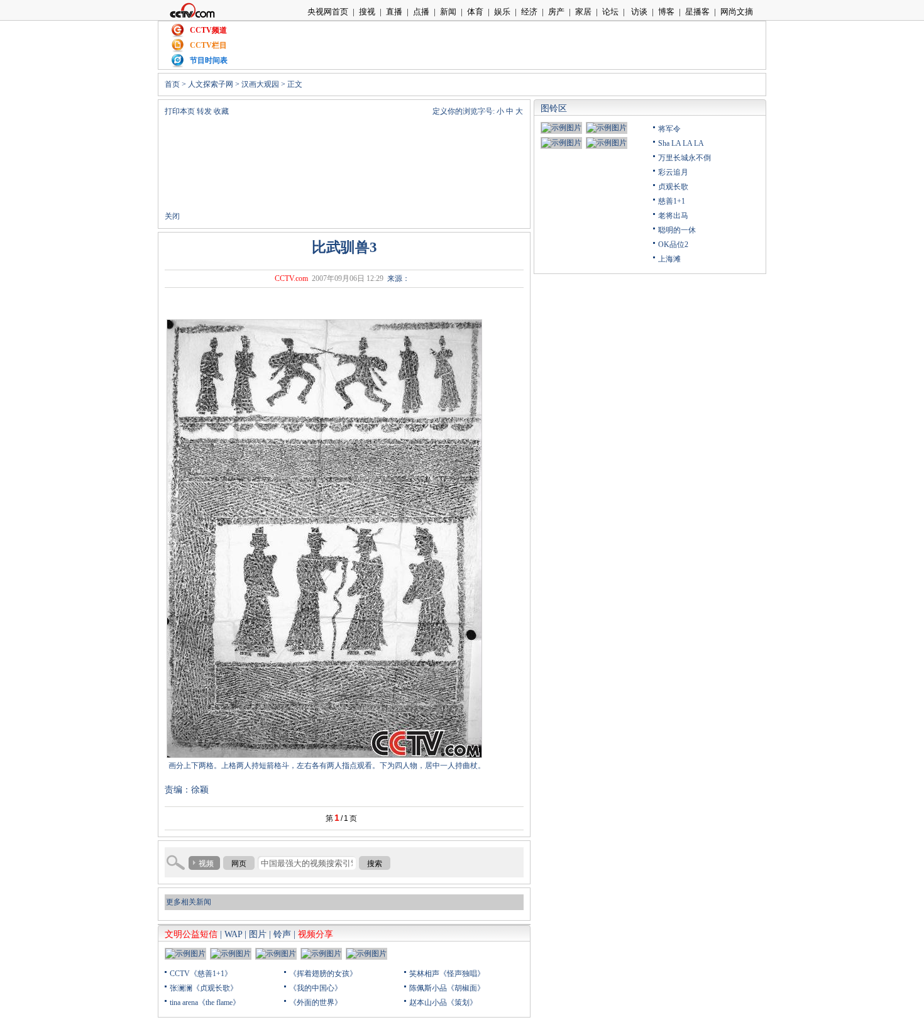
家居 (583, 11)
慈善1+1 (671, 201)
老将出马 (673, 215)
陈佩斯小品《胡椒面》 (447, 988)
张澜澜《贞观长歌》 (204, 988)
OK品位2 (673, 244)
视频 (206, 863)
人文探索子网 (210, 84)
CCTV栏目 (208, 45)
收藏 (221, 111)
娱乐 (502, 11)
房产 (556, 11)
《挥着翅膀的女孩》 (323, 973)
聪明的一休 (677, 230)
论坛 (610, 11)
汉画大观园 (260, 84)
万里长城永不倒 (684, 157)
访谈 (638, 11)
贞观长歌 (673, 186)
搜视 (367, 11)
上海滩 (669, 259)
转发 (204, 111)
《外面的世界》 (315, 1002)
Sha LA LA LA (681, 143)
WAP (233, 934)
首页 (172, 84)
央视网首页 (327, 11)
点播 (421, 11)
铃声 (282, 934)
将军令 (669, 128)
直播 (394, 11)
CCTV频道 (208, 30)
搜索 (374, 863)
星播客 (697, 11)
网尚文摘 (736, 11)
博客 (666, 11)
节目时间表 (209, 60)
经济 (529, 11)
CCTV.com (291, 278)
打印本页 (180, 111)
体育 (475, 11)
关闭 (172, 216)
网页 (238, 863)
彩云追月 (673, 172)
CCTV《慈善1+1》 (201, 973)
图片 (258, 934)
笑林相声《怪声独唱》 (447, 973)
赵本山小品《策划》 (443, 1002)
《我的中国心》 (315, 988)
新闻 (448, 11)
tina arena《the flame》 (205, 1002)
